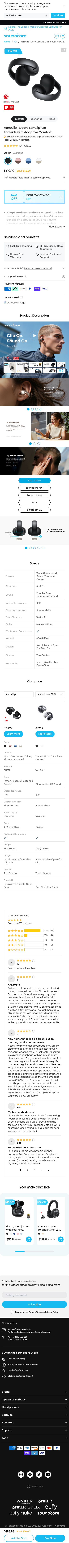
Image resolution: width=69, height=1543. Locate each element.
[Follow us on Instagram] (21, 1474)
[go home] (15, 35)
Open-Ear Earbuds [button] (14, 1399)
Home (7, 41)
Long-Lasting (34, 495)
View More (55, 226)
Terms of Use (35, 1312)
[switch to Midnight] (8, 161)
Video (51, 119)
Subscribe (34, 1304)
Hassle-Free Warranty (18, 1370)
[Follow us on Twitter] (39, 1474)
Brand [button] (6, 1391)
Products (19, 119)
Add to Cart (18, 1538)
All (15, 41)
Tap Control (34, 480)
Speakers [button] (8, 1422)
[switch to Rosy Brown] (18, 161)
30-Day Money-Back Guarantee (23, 1364)
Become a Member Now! (38, 268)
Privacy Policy (51, 1312)
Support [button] (7, 1430)
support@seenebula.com (39, 1332)
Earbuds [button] (7, 1415)
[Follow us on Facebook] (30, 1474)
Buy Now (50, 1538)
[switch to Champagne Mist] (39, 161)
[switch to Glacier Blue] (28, 161)
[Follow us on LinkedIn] (48, 1474)
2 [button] (27, 1170)
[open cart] (56, 36)
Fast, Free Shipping (16, 1359)
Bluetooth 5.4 (34, 509)
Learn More (13, 733)
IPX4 (34, 502)
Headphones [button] (10, 1407)
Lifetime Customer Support (20, 1376)
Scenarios (36, 119)
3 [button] (34, 1170)
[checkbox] (12, 1312)
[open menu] (62, 36)
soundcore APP (34, 487)
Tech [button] (5, 1438)
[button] (64, 6)
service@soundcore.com (19, 1329)
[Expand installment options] (64, 177)
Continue (58, 15)
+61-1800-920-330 (19, 1337)
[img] (7, 289)
